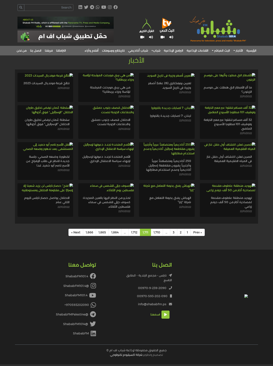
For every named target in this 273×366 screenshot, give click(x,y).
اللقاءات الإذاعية (197, 50)
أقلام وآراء (92, 50)
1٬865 (102, 232)
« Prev (197, 232)
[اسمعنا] (171, 37)
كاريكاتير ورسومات (113, 50)
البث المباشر (222, 50)
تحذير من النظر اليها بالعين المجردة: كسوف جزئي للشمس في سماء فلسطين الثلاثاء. (106, 202)
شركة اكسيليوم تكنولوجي (126, 355)
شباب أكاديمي (138, 50)
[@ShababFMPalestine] (92, 7)
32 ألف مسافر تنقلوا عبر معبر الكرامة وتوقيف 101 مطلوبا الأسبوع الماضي (228, 124)
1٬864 (115, 232)
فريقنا (49, 50)
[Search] (20, 7)
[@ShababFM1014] (86, 7)
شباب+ (155, 50)
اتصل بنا (35, 50)
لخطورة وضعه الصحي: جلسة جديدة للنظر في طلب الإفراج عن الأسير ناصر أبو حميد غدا (48, 161)
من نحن (22, 50)
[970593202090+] (98, 7)
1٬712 (134, 232)
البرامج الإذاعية (173, 50)
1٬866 (89, 232)
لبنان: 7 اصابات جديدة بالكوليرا (170, 115)
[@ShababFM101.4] (110, 7)
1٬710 (157, 232)
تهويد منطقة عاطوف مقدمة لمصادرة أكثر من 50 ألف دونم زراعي (231, 202)
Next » (75, 232)
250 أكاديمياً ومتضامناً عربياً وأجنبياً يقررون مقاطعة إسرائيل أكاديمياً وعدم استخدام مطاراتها (168, 165)
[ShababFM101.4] (115, 7)
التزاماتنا (61, 50)
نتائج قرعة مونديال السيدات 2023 (46, 83)
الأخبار (239, 50)
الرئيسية (251, 50)
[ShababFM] (80, 7)
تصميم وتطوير (136, 355)
